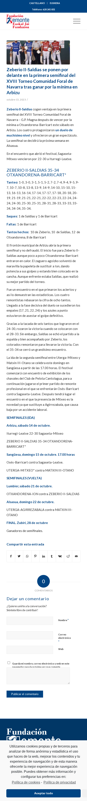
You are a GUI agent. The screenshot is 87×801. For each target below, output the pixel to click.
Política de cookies (26, 782)
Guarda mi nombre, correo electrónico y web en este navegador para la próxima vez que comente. (40, 665)
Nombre (63, 620)
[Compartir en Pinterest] (35, 556)
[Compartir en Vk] (60, 556)
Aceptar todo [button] (43, 793)
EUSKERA (55, 3)
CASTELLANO (37, 3)
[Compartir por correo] (76, 556)
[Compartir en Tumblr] (52, 556)
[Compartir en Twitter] (19, 556)
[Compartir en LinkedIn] (44, 556)
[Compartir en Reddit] (68, 556)
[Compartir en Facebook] (11, 556)
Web (61, 649)
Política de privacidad (60, 782)
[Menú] (74, 21)
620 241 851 (49, 9)
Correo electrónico (64, 638)
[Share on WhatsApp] (27, 556)
